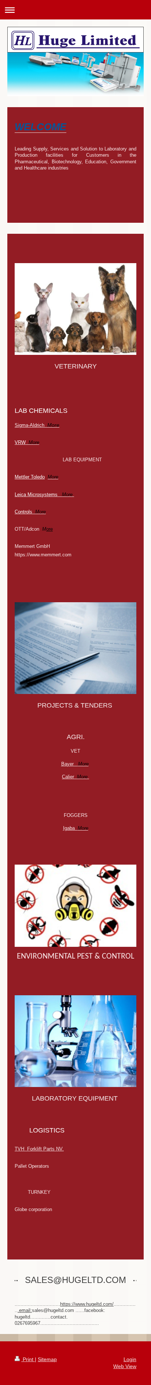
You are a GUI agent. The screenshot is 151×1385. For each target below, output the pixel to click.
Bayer (75, 764)
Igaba (75, 828)
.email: (25, 1310)
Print (28, 1359)
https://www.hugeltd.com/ (87, 1304)
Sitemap (47, 1359)
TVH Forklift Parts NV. (39, 1149)
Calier (75, 776)
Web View (124, 1366)
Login (130, 1359)
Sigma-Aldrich (37, 425)
